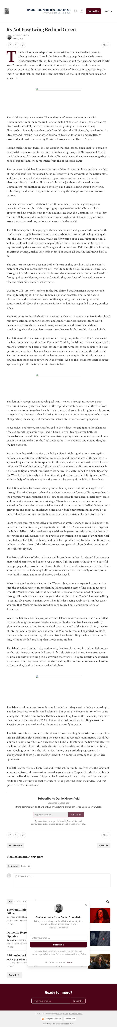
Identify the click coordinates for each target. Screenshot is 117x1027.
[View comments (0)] (16, 45)
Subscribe (93, 11)
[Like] (9, 45)
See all (12, 975)
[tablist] (19, 866)
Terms (65, 1013)
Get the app (70, 1018)
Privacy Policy (80, 954)
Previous (17, 845)
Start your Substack (53, 1018)
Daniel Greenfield (21, 36)
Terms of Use (72, 951)
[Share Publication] (82, 11)
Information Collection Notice (57, 954)
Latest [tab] (17, 901)
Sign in (108, 11)
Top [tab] (10, 901)
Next (101, 845)
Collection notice (75, 1013)
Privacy (59, 1013)
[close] (86, 905)
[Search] (75, 11)
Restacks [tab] (25, 866)
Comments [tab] (13, 866)
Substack (47, 1024)
